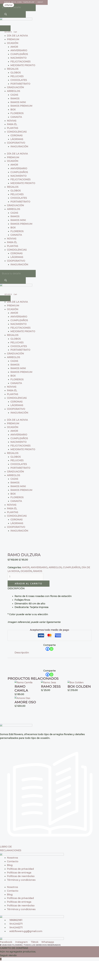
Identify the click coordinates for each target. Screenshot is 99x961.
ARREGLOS (13, 91)
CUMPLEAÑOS (19, 54)
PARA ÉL (12, 124)
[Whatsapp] (51, 649)
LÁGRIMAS (16, 139)
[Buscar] (5, 14)
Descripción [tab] (22, 652)
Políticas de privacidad (20, 868)
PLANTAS (12, 128)
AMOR (14, 46)
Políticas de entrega (19, 872)
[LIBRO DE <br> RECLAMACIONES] (49, 843)
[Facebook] (48, 649)
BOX (13, 109)
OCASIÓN (12, 43)
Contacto (12, 861)
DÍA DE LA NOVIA (17, 35)
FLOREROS (17, 113)
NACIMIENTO (18, 57)
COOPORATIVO (16, 142)
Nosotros (12, 857)
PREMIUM (13, 39)
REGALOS (12, 68)
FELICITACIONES (20, 61)
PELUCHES (17, 76)
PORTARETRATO (20, 83)
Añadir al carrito (28, 583)
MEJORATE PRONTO (22, 65)
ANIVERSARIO (18, 50)
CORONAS (16, 135)
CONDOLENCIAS (17, 131)
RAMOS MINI (18, 102)
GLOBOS (15, 72)
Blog (10, 865)
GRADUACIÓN (15, 87)
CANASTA (16, 117)
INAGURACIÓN (19, 146)
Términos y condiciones (21, 880)
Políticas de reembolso (21, 876)
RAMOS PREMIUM (21, 105)
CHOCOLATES (18, 80)
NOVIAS (11, 120)
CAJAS (14, 94)
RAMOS (14, 98)
